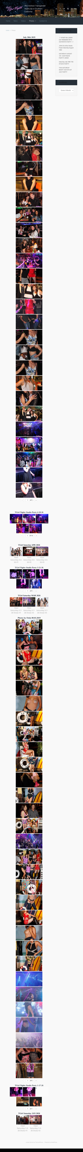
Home (7, 30)
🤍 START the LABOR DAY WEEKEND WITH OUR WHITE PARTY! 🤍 (66, 40)
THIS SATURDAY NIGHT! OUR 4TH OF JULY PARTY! (65, 70)
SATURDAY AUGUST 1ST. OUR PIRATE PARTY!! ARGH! (65, 56)
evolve (27, 1142)
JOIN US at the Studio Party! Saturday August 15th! (66, 48)
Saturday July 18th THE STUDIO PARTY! (66, 63)
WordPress (54, 1142)
